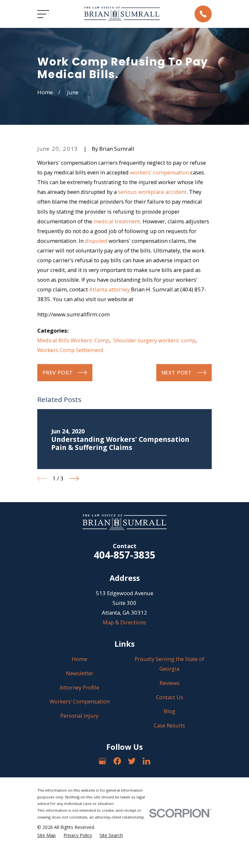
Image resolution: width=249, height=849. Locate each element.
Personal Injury (79, 715)
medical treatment (116, 221)
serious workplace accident (152, 191)
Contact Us (169, 697)
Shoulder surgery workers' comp (154, 340)
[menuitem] (46, 835)
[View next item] (74, 478)
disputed (96, 240)
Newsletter (79, 673)
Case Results (169, 725)
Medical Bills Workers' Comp (73, 340)
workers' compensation (159, 172)
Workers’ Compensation (80, 701)
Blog (169, 711)
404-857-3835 (124, 554)
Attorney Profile (79, 687)
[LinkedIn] (146, 761)
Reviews (170, 683)
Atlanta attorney (109, 289)
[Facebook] (117, 761)
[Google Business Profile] (102, 761)
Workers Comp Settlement (70, 350)
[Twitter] (132, 761)
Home (79, 659)
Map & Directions (124, 622)
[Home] (122, 14)
